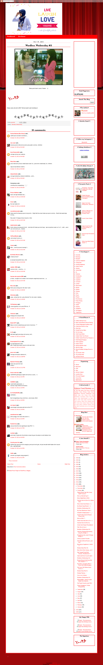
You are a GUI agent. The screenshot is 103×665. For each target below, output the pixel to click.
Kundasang (78, 276)
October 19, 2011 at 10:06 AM (17, 206)
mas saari (12, 143)
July (78, 593)
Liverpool (78, 281)
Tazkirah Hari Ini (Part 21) (83, 522)
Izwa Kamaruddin (15, 152)
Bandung (78, 256)
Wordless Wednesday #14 (83, 508)
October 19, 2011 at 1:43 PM (17, 409)
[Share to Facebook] (24, 122)
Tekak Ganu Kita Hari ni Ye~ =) (84, 520)
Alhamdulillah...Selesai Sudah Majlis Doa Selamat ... (84, 580)
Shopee (88, 403)
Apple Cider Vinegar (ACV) (84, 395)
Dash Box (78, 328)
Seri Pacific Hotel (80, 352)
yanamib (85, 110)
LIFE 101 (54, 663)
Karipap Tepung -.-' (81, 573)
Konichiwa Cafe (90, 399)
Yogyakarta (78, 312)
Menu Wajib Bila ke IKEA (83, 498)
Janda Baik (78, 270)
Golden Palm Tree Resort (82, 336)
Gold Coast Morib (80, 334)
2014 (77, 477)
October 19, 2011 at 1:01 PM (17, 376)
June (78, 596)
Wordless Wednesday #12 (83, 558)
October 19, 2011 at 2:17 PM (17, 428)
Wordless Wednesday (17, 124)
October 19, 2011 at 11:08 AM (17, 290)
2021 (77, 462)
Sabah (77, 304)
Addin (12, 453)
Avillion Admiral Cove (81, 320)
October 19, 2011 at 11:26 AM (17, 308)
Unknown (12, 313)
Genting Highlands (80, 264)
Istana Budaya (83, 391)
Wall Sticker (79, 379)
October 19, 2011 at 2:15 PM (17, 418)
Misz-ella (12, 285)
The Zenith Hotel (80, 354)
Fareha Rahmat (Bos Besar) (17, 133)
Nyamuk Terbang (14, 361)
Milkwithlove (77, 393)
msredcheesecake (15, 211)
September (80, 589)
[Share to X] (23, 122)
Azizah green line (15, 442)
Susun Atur (78, 378)
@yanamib (84, 142)
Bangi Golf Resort (85, 390)
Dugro (87, 396)
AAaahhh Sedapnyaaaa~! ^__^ (84, 512)
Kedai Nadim (84, 399)
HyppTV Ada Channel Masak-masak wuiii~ (84, 515)
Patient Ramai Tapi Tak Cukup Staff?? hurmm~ (84, 493)
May (78, 598)
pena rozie (13, 352)
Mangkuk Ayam (91, 401)
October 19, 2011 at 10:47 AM (17, 280)
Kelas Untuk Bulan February (82, 448)
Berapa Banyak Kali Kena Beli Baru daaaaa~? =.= (84, 561)
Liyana (12, 245)
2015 (77, 475)
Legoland (78, 279)
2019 (77, 466)
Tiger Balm (76, 406)
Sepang (78, 306)
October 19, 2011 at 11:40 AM (17, 327)
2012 (77, 482)
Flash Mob (91, 396)
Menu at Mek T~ (81, 518)
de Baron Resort (80, 356)
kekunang (13, 295)
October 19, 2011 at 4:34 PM (17, 437)
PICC (75, 403)
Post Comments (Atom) (20, 466)
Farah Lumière (80, 424)
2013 (77, 479)
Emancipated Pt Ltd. (15, 341)
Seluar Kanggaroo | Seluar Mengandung (83, 586)
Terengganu (79, 310)
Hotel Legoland (79, 341)
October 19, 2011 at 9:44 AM (17, 147)
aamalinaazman (14, 414)
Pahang (78, 291)
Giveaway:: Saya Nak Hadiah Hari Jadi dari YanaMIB (87, 189)
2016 (77, 473)
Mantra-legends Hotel (81, 345)
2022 (77, 460)
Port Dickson (79, 299)
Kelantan (78, 274)
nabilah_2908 (13, 267)
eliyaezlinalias (14, 174)
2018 (77, 468)
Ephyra (77, 388)
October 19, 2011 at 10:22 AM (17, 262)
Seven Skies (79, 403)
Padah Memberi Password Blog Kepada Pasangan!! (88, 197)
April (78, 600)
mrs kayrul (13, 405)
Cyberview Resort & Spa (82, 326)
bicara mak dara (14, 372)
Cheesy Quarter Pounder (83, 538)
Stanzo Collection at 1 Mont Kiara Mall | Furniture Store (87, 212)
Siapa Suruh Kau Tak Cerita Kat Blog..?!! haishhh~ (87, 227)
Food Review (86, 388)
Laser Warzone (77, 401)
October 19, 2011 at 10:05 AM (17, 196)
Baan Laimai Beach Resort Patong (84, 322)
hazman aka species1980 (16, 276)
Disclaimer (21, 36)
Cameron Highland (80, 260)
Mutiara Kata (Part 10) (82, 548)
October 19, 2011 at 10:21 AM (17, 240)
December (80, 486)
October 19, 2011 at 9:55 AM (17, 187)
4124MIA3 (13, 381)
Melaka (77, 289)
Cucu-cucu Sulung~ (82, 575)
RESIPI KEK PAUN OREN (82, 442)
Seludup (92, 390)
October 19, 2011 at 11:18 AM (17, 299)
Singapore (78, 308)
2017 (77, 471)
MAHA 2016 (84, 401)
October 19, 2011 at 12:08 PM (17, 356)
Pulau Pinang (79, 300)
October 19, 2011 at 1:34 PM (17, 387)
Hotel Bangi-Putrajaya (81, 339)
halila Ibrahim (13, 225)
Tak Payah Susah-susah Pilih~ (84, 583)
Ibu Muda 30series (15, 254)
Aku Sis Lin (79, 415)
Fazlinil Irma (13, 423)
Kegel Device (91, 391)
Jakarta (77, 268)
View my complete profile (88, 113)
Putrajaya (78, 302)
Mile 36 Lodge (79, 347)
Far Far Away (79, 332)
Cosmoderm (82, 396)
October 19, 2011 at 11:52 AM (17, 336)
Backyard (78, 366)
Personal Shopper (80, 376)
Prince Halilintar (14, 192)
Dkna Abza (13, 161)
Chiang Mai (78, 262)
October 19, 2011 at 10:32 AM (17, 271)
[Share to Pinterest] (25, 122)
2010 (77, 609)
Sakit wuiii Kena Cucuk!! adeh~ (85, 555)
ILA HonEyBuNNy (15, 392)
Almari (77, 364)
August (79, 591)
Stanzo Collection (83, 404)
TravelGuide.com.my (83, 406)
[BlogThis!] (21, 122)
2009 (77, 612)
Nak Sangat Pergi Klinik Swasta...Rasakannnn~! (83, 553)
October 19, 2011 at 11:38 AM (17, 318)
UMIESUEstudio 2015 (54, 664)
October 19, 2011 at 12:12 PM (17, 367)
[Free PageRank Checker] (84, 157)
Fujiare (75, 398)
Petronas (83, 393)
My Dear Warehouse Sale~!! (84, 510)
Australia (78, 254)
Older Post (67, 464)
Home (38, 464)
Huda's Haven (79, 266)
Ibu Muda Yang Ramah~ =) (84, 506)
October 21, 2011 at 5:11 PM (17, 457)
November (80, 488)
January (79, 607)
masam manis (79, 446)
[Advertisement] (84, 64)
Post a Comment (13, 460)
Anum (12, 201)
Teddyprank (88, 393)
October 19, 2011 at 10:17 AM (17, 231)
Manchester (79, 285)
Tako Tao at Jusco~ (82, 527)
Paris (77, 293)
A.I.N (11, 332)
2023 (77, 457)
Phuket (77, 297)
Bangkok (78, 258)
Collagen (76, 391)
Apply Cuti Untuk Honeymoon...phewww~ (88, 203)
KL (76, 272)
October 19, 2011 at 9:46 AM (17, 178)
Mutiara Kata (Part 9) (82, 570)
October (79, 490)
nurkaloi (12, 433)
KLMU (79, 399)
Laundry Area (79, 374)
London (77, 283)
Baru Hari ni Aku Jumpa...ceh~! (85, 550)
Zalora (75, 407)
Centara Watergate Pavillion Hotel (84, 324)
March (79, 602)
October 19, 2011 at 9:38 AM (17, 137)
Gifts (77, 368)
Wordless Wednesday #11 (83, 577)
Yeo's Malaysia (91, 406)
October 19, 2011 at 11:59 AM (17, 347)
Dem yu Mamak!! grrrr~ (83, 496)
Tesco (93, 404)
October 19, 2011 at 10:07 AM (17, 220)
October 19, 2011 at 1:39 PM (17, 400)
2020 (77, 464)
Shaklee (84, 403)
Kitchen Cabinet (80, 372)
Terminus (89, 404)
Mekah (77, 287)
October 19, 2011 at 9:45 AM (17, 169)
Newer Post (10, 464)
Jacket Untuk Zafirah (87, 218)
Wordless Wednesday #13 (83, 529)
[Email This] (20, 122)
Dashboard (11, 36)
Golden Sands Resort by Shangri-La (85, 337)
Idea (77, 370)
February (79, 604)
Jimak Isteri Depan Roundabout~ (85, 525)
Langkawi (78, 277)
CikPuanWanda (14, 236)
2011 (77, 484)
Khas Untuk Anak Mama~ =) (84, 503)
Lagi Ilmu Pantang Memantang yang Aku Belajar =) (84, 532)
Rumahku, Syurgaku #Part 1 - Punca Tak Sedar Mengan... (84, 564)
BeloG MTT (13, 323)
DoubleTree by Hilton (81, 330)
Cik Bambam (13, 304)
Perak (77, 295)
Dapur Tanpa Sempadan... (82, 441)
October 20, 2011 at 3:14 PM (17, 448)
